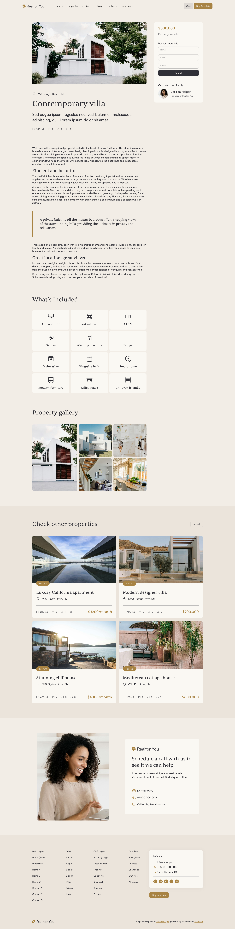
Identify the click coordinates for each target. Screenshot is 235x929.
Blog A (69, 863)
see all (196, 524)
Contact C (37, 900)
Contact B (37, 894)
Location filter (100, 863)
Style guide (134, 857)
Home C (36, 881)
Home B (36, 875)
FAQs (68, 881)
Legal (68, 894)
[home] (33, 6)
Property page (101, 857)
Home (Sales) (38, 857)
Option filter (99, 875)
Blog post (98, 881)
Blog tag (98, 888)
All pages (133, 881)
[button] (59, 6)
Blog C (69, 875)
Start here (134, 875)
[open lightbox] (54, 457)
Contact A (37, 888)
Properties (37, 863)
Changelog (134, 869)
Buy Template (203, 6)
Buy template (159, 895)
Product (97, 894)
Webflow (198, 921)
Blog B (69, 869)
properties (73, 6)
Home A (36, 869)
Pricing (69, 888)
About (69, 857)
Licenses (133, 863)
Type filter (98, 869)
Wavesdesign (162, 921)
